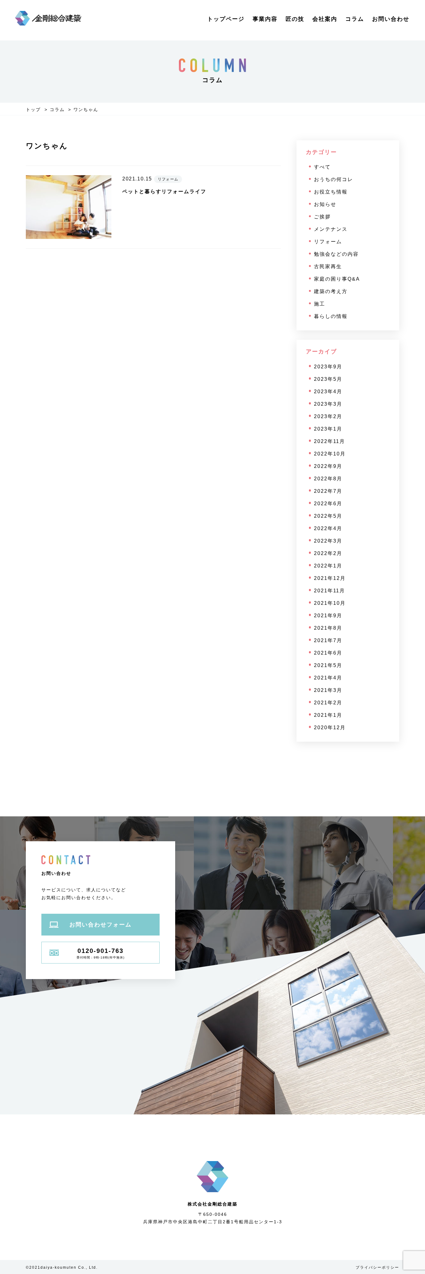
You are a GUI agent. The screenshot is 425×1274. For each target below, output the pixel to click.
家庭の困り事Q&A (337, 279)
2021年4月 (328, 677)
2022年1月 (328, 565)
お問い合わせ (390, 19)
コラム (354, 19)
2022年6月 (328, 503)
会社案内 (324, 19)
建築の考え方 (331, 291)
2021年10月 (330, 603)
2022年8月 (328, 478)
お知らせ (325, 204)
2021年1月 (328, 715)
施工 (319, 303)
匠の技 (295, 19)
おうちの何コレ (333, 179)
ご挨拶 (322, 216)
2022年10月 (330, 453)
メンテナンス (331, 229)
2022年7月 (328, 491)
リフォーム (328, 241)
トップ (33, 109)
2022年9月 (328, 466)
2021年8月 (328, 628)
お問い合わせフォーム (100, 925)
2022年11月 (329, 441)
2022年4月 (328, 528)
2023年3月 (328, 404)
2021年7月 (328, 640)
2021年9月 (328, 615)
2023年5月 (328, 379)
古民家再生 (328, 266)
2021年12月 (330, 578)
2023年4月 (328, 391)
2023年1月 (328, 429)
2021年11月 (329, 590)
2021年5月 (328, 665)
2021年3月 (328, 690)
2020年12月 (330, 727)
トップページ (226, 19)
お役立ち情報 (331, 191)
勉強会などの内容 (336, 254)
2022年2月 (328, 553)
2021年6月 (328, 653)
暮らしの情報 (331, 316)
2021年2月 (328, 702)
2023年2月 (328, 416)
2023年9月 (328, 366)
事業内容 (265, 19)
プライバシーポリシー (377, 1267)
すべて (322, 167)
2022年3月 (328, 541)
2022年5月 (328, 516)
